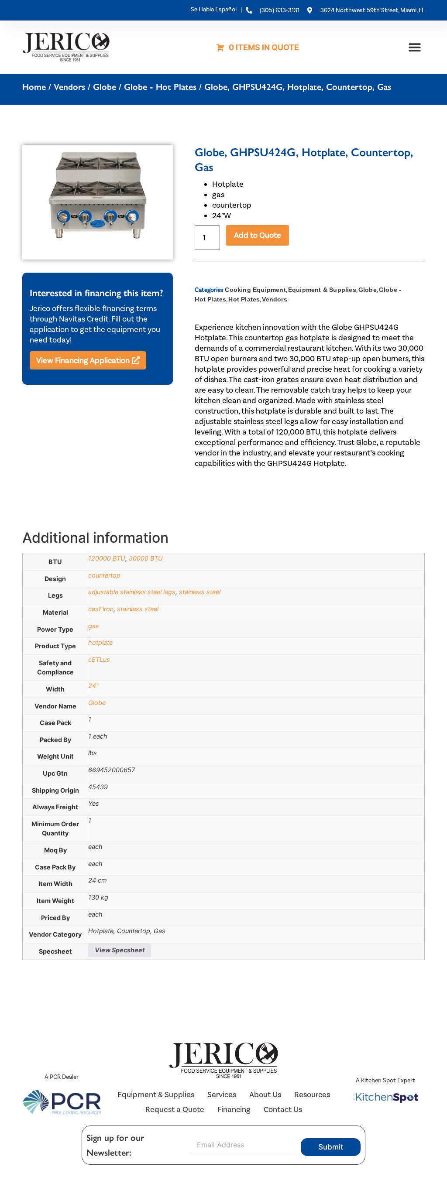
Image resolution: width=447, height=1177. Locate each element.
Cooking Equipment (255, 289)
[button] (415, 47)
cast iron (100, 608)
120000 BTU (106, 558)
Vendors (69, 87)
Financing (234, 1109)
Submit (330, 1147)
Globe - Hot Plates (160, 87)
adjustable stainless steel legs (131, 591)
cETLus (99, 659)
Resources (312, 1094)
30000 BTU (146, 558)
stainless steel (199, 591)
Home (34, 87)
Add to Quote (257, 235)
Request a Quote (174, 1109)
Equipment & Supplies (322, 289)
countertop (104, 575)
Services (221, 1094)
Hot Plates (244, 299)
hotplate (100, 642)
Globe (104, 87)
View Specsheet (120, 950)
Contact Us (283, 1109)
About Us (265, 1094)
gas (93, 626)
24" (93, 685)
